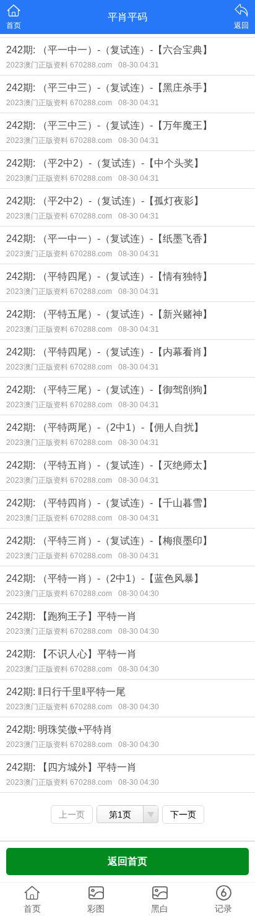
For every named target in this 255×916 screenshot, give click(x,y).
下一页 (183, 814)
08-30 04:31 (138, 65)
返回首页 (127, 861)
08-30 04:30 (138, 593)
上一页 (72, 814)
